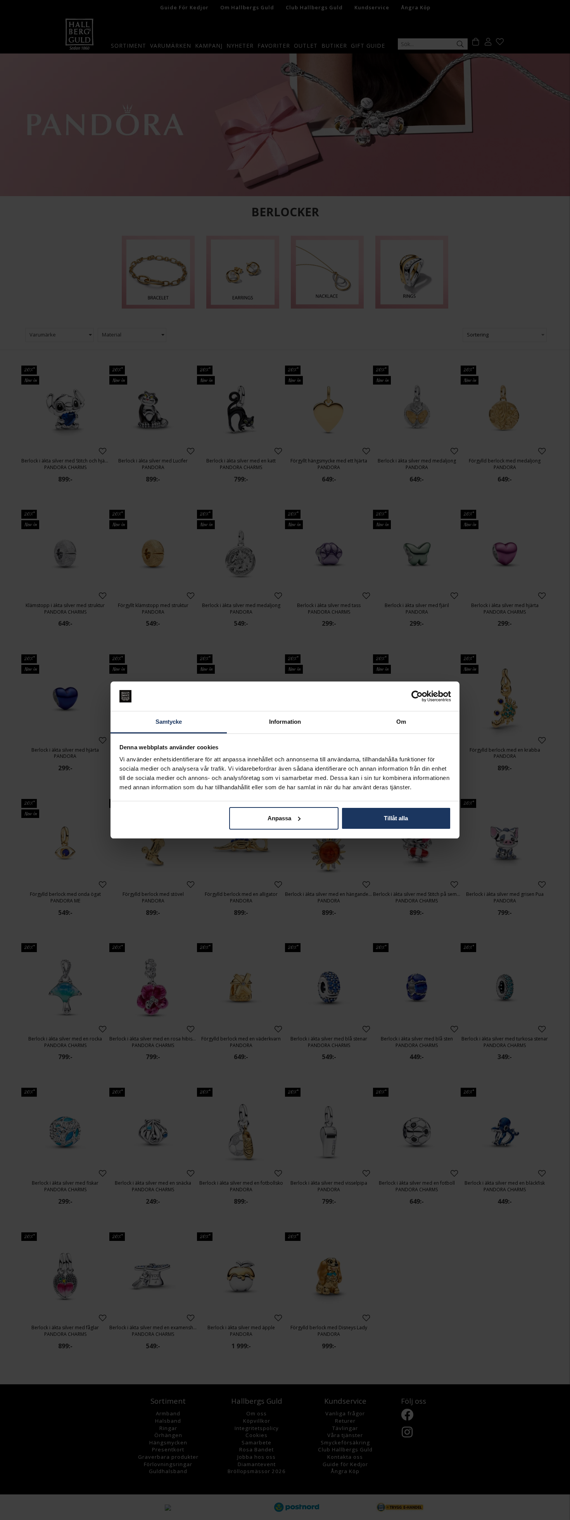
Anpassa (279, 818)
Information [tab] (285, 721)
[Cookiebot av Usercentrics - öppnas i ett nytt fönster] (417, 696)
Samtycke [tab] (168, 721)
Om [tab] (401, 721)
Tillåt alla (396, 818)
